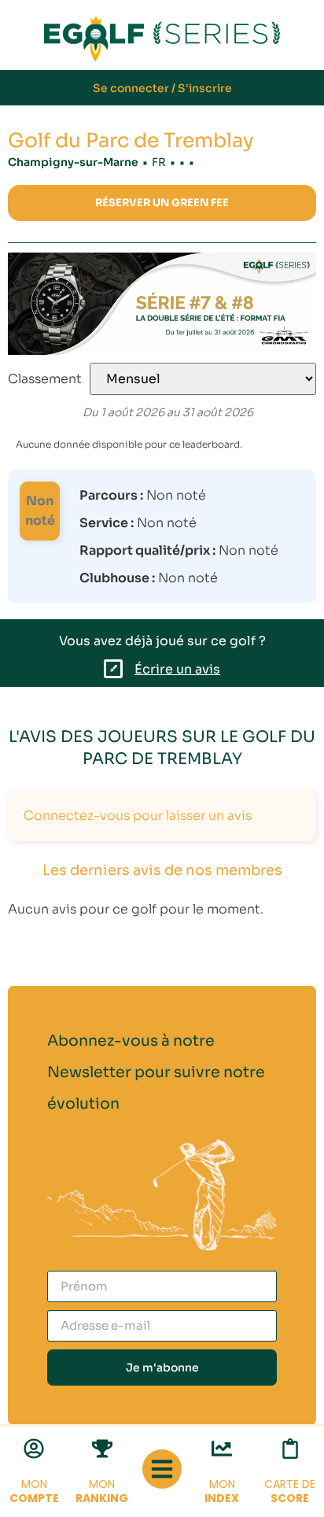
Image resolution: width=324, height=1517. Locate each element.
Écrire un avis (177, 669)
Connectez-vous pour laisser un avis (138, 815)
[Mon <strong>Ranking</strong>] (102, 1448)
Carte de (289, 1491)
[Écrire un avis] (113, 668)
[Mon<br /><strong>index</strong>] (222, 1448)
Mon (34, 1491)
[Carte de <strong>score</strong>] (290, 1448)
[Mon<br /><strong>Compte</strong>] (34, 1448)
